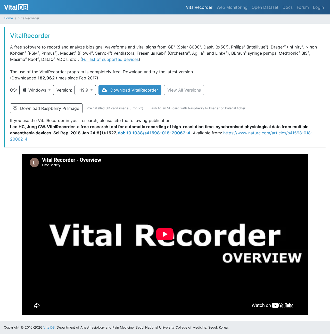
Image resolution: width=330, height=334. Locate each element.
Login (318, 7)
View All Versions (184, 90)
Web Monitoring (232, 7)
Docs (288, 7)
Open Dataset (265, 7)
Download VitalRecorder (133, 90)
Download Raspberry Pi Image (49, 108)
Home (8, 18)
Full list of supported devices (110, 59)
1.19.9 (83, 90)
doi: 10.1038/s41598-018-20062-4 (154, 132)
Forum (303, 7)
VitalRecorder (199, 7)
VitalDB (16, 7)
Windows (37, 90)
